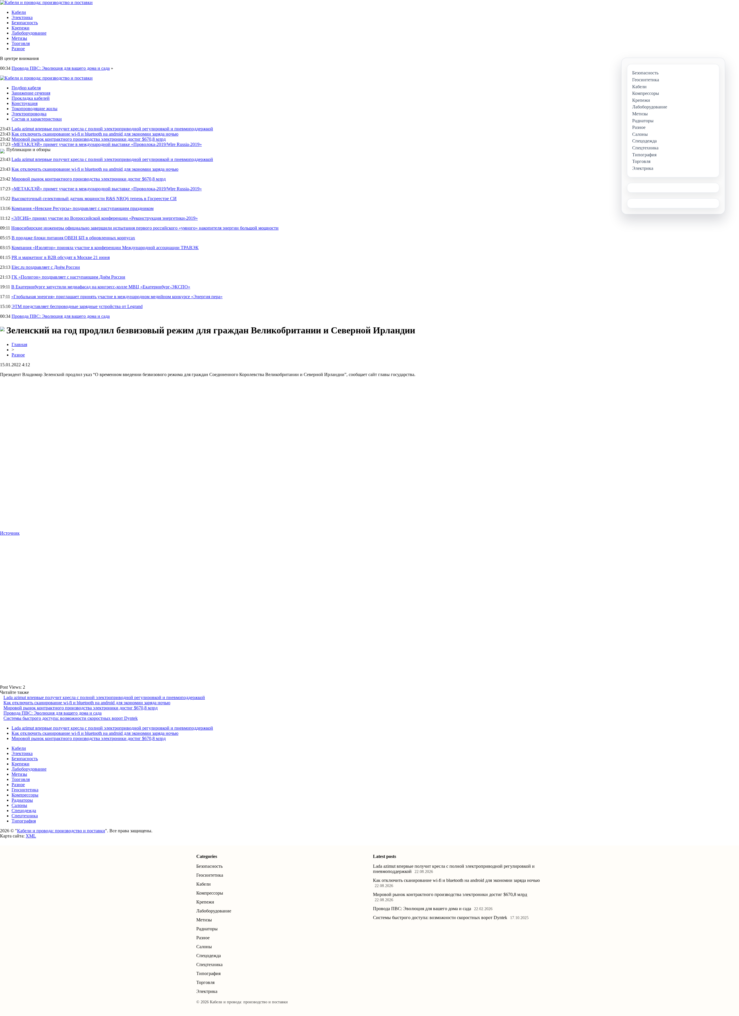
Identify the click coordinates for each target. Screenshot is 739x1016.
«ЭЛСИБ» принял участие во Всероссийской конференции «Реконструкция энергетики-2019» (104, 218)
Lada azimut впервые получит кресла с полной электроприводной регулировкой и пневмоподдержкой (112, 128)
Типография (24, 820)
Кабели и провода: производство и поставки (61, 830)
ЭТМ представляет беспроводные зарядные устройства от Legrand (77, 306)
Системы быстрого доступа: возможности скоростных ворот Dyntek (70, 718)
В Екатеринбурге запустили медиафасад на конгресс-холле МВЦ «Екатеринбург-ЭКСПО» (100, 286)
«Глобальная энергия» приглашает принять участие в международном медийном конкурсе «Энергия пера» (117, 296)
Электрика (22, 17)
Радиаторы (22, 800)
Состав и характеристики (37, 119)
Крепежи (20, 27)
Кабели (19, 12)
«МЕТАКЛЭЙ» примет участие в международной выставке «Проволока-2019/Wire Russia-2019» (107, 144)
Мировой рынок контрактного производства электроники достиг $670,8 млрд (89, 139)
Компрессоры (25, 794)
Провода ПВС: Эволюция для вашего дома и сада (61, 68)
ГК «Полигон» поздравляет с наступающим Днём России (68, 277)
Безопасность (25, 22)
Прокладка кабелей (31, 98)
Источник (10, 533)
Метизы (19, 38)
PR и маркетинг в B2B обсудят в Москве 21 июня (61, 257)
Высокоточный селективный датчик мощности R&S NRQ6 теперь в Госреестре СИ (94, 198)
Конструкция (25, 103)
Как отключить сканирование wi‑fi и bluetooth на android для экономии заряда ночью (95, 134)
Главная (19, 344)
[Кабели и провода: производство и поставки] (46, 2)
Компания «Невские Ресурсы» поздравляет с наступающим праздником (83, 208)
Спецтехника (25, 815)
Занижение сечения (31, 93)
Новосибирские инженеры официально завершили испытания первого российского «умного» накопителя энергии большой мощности (145, 228)
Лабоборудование (29, 33)
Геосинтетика (25, 789)
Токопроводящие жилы (34, 108)
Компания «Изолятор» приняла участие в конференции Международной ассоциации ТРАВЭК (105, 247)
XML (31, 835)
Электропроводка (29, 113)
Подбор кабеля (26, 87)
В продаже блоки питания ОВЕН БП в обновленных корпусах (73, 237)
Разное (18, 48)
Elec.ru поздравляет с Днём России (46, 267)
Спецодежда (24, 810)
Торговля (21, 43)
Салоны (19, 805)
